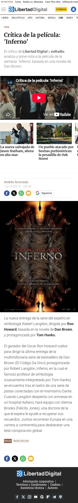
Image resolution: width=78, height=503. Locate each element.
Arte (30, 17)
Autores (53, 488)
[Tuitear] (14, 193)
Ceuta (18, 2)
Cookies (55, 485)
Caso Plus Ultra (52, 2)
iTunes (60, 496)
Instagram (29, 496)
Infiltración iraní (70, 2)
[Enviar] (21, 193)
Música (52, 17)
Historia (40, 17)
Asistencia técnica (32, 488)
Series (69, 17)
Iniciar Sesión (73, 9)
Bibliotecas (18, 17)
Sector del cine (21, 440)
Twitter (23, 496)
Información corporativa (38, 481)
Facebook (17, 496)
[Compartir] (7, 193)
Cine (61, 17)
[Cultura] (28, 9)
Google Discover (41, 496)
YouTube (35, 496)
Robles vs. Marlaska (33, 2)
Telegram (54, 496)
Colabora (61, 9)
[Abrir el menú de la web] (4, 9)
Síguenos (46, 193)
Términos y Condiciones (31, 485)
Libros (4, 17)
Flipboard (48, 496)
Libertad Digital (39, 473)
